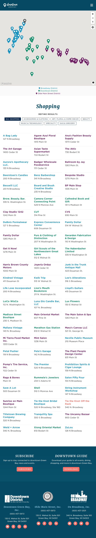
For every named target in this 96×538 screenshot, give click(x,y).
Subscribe (24, 469)
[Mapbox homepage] (6, 83)
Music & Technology (31, 123)
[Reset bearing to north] (93, 22)
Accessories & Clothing (36, 119)
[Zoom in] (93, 14)
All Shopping (13, 119)
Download (71, 469)
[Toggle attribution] (93, 82)
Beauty (86, 119)
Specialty (51, 123)
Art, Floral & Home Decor (65, 119)
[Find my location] (93, 27)
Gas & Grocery (67, 123)
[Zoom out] (93, 18)
